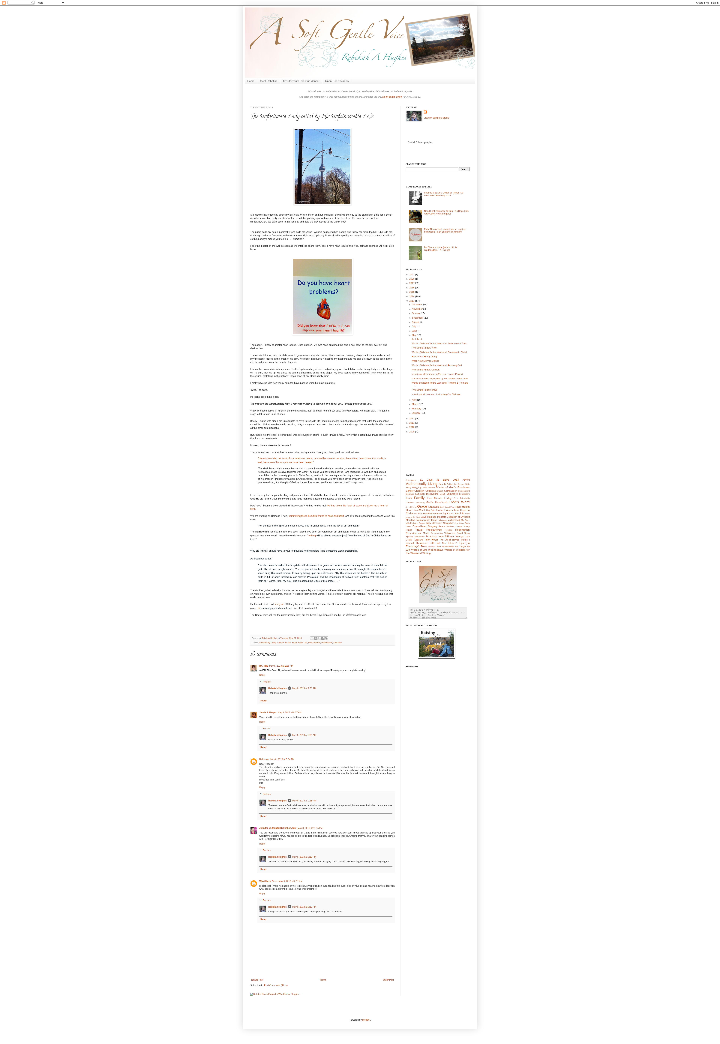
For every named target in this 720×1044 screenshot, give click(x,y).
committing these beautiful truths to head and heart (316, 516)
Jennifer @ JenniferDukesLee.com (277, 828)
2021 (412, 274)
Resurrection (437, 533)
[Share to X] (319, 638)
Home (250, 80)
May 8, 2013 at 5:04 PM (282, 759)
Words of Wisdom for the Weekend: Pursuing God (437, 365)
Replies (267, 681)
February (417, 408)
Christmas (430, 491)
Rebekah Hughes (277, 688)
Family (419, 498)
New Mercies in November (440, 523)
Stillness (449, 536)
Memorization (423, 520)
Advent (466, 480)
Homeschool (451, 510)
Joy (444, 513)
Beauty (442, 484)
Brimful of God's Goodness (453, 487)
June (415, 331)
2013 (412, 300)
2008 (412, 431)
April (414, 400)
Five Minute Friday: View (424, 348)
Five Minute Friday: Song (424, 356)
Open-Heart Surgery (337, 80)
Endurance (452, 494)
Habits (458, 507)
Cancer (280, 642)
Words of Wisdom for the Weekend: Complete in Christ (439, 352)
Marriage (431, 517)
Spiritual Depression (415, 536)
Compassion (450, 491)
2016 (412, 287)
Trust (424, 546)
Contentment (464, 491)
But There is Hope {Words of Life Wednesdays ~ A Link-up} (440, 248)
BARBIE (263, 666)
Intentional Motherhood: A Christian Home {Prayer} (437, 374)
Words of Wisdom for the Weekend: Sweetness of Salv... (440, 343)
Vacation (432, 547)
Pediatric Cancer (455, 526)
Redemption (326, 642)
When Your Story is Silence (425, 361)
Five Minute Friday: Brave (424, 390)
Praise (409, 530)
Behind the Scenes (456, 484)
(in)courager (411, 480)
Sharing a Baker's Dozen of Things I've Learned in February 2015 (443, 194)
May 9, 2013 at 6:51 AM (290, 881)
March (415, 404)
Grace (422, 506)
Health (288, 642)
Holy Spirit (431, 510)
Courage (410, 494)
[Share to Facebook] (323, 638)
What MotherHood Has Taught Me (453, 546)
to (275, 608)
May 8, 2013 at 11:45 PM (310, 828)
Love (424, 516)
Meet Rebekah (269, 80)
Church (439, 491)
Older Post (388, 980)
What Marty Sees (268, 881)
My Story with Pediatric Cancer (301, 80)
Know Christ (453, 513)
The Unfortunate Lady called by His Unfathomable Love (440, 378)
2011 (412, 423)
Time (444, 543)
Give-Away (420, 503)
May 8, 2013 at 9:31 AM (304, 688)
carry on (279, 604)
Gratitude (433, 506)
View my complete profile (436, 117)
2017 (412, 283)
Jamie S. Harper (268, 712)
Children (419, 490)
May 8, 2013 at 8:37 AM (290, 712)
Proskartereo (314, 642)
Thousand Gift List (428, 542)
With (408, 550)
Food (456, 498)
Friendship (465, 498)
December (417, 304)
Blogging (417, 487)
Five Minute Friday (439, 498)
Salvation (337, 642)
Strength (460, 536)
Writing (426, 553)
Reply (262, 675)
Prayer (419, 529)
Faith (409, 498)
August (416, 322)
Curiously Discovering (426, 494)
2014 (412, 296)
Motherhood (454, 520)
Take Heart (431, 539)
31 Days (426, 479)
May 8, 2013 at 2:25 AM (281, 666)
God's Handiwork (437, 502)
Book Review (429, 488)
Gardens (410, 502)
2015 (412, 292)
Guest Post (449, 507)
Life (305, 642)
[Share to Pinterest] (326, 638)
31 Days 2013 (447, 479)
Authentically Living (267, 642)
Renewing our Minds (417, 533)
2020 (412, 279)
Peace (442, 526)
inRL (416, 514)
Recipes (448, 530)
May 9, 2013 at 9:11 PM (304, 800)
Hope (300, 642)
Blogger (366, 1020)
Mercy (434, 520)
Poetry (467, 526)
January (416, 413)
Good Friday (411, 507)
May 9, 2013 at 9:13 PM (304, 857)
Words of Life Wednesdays (427, 549)
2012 (412, 418)
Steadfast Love (434, 536)
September (418, 318)
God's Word (459, 502)
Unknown (264, 759)
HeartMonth (419, 510)
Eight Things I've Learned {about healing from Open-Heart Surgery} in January (444, 230)
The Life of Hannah (449, 540)
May (414, 335)
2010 (412, 427)
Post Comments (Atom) (276, 985)
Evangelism (464, 494)
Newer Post (257, 980)
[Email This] (312, 638)
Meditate (441, 517)
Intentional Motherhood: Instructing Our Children (436, 394)
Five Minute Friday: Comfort (426, 369)
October (416, 313)
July (414, 326)
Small (460, 533)
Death (442, 494)
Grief (442, 507)
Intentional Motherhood (430, 513)
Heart (294, 642)
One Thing (459, 523)
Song (467, 533)
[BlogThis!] (315, 638)
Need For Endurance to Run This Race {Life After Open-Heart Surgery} (446, 212)
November (417, 309)
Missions (443, 520)
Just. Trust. (417, 339)
